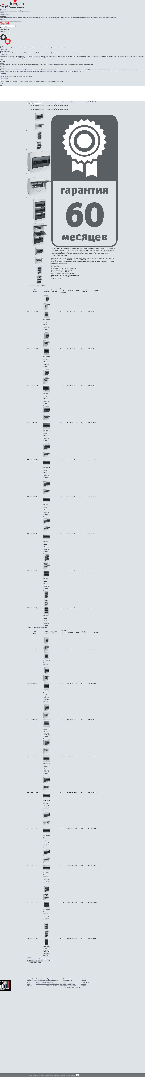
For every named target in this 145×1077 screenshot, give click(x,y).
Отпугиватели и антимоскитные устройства (35, 58)
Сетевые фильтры (30, 81)
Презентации (14, 17)
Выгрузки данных (64, 17)
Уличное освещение (117, 56)
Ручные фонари (4, 64)
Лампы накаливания (56, 47)
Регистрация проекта (53, 17)
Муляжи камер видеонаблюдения (23, 71)
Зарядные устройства (87, 64)
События (7, 14)
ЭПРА (53, 71)
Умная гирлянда (77, 53)
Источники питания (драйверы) (23, 69)
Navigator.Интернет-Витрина (24, 17)
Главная (29, 101)
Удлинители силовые (40, 81)
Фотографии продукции (78, 17)
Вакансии (14, 21)
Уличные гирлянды (56, 53)
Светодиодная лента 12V (19, 53)
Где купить (3, 9)
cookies (39, 1075)
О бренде (2, 19)
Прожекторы (37, 56)
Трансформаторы (43, 71)
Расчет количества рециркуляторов (107, 17)
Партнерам (3, 16)
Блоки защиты (35, 71)
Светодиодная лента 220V (32, 53)
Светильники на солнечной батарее (15, 58)
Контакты (18, 21)
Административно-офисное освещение (10, 56)
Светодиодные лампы (5, 47)
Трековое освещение (65, 56)
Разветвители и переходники (18, 81)
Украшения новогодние (67, 53)
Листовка (29, 957)
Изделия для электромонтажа (7, 76)
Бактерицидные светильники (130, 56)
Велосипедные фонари (46, 64)
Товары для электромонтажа (38, 101)
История (2, 21)
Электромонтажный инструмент (23, 76)
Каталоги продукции (5, 17)
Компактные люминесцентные (19, 47)
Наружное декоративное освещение (90, 56)
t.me (28, 984)
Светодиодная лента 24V (6, 53)
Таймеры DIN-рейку (9, 71)
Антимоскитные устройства (109, 69)
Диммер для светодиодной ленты (54, 69)
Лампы (1, 46)
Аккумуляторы (72, 64)
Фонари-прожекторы (23, 64)
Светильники (3, 54)
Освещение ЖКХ (56, 56)
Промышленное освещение (27, 56)
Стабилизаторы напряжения (7, 69)
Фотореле (50, 71)
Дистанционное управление (123, 69)
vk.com (29, 982)
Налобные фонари (56, 64)
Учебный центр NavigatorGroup (40, 17)
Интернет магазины (25, 11)
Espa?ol (2, 24)
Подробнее (45, 329)
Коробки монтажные (66, 101)
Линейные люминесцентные (34, 47)
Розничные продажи (5, 11)
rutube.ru (29, 985)
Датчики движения (68, 69)
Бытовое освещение (76, 56)
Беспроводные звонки (96, 69)
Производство (8, 21)
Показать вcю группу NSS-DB (34, 962)
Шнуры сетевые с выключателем (54, 81)
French (9, 24)
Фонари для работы (13, 64)
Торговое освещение (46, 56)
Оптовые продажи (15, 11)
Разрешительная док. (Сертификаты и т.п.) (38, 958)
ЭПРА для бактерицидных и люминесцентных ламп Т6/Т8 (70, 71)
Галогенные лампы (46, 47)
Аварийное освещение (106, 56)
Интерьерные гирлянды (45, 53)
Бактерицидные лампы (67, 47)
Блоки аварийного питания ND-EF (81, 69)
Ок (77, 1075)
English (6, 24)
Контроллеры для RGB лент (38, 69)
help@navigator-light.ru (46, 960)
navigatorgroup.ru (31, 980)
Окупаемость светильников (91, 17)
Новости (2, 12)
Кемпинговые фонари (34, 64)
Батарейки (79, 64)
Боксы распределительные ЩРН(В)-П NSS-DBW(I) (84, 101)
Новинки (2, 14)
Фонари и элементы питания (3, 61)
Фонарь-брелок (65, 64)
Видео (70, 17)
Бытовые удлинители (5, 81)
